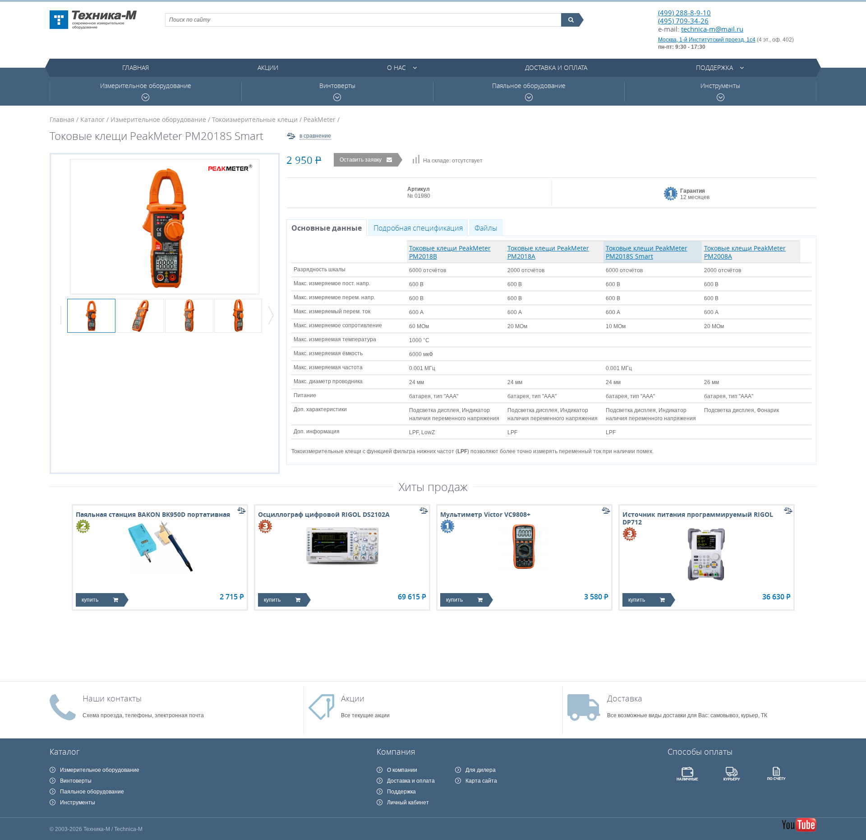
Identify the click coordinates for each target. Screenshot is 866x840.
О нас (396, 67)
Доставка (624, 698)
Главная (135, 67)
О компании (402, 770)
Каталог (92, 119)
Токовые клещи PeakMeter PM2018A (548, 252)
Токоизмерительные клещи (255, 119)
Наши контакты (112, 698)
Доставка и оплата (556, 67)
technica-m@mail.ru (712, 28)
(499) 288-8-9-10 (684, 12)
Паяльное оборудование (529, 86)
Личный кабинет (408, 802)
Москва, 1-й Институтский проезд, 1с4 (706, 40)
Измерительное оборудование (145, 86)
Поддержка (714, 67)
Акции (268, 67)
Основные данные (326, 228)
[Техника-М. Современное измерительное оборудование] (93, 19)
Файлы (485, 228)
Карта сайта (481, 781)
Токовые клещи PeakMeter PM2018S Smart (646, 252)
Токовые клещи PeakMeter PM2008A (745, 252)
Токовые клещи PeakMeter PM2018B (450, 252)
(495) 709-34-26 (683, 20)
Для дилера (480, 770)
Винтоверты (337, 86)
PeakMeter (320, 119)
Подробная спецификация (418, 228)
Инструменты (720, 86)
